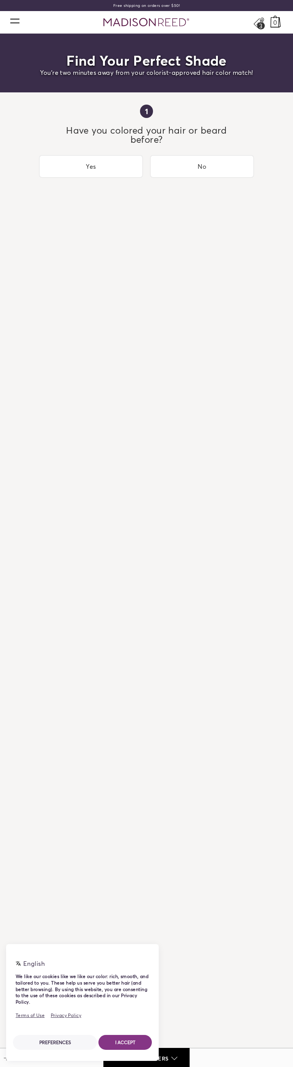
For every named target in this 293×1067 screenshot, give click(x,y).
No (202, 166)
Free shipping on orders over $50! (146, 5)
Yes (91, 166)
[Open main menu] (14, 20)
